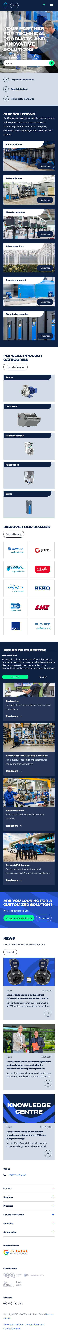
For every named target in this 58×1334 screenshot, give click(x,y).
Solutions (8, 1197)
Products (8, 1205)
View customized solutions (19, 918)
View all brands (13, 534)
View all (10, 952)
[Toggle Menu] (51, 5)
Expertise (8, 1223)
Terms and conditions (13, 1324)
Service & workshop (13, 1214)
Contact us (44, 918)
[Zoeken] (51, 63)
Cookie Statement (12, 1328)
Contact (7, 1188)
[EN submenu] (16, 5)
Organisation (10, 1232)
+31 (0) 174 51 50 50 (17, 1175)
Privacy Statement (35, 1324)
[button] (15, 1252)
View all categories (15, 366)
